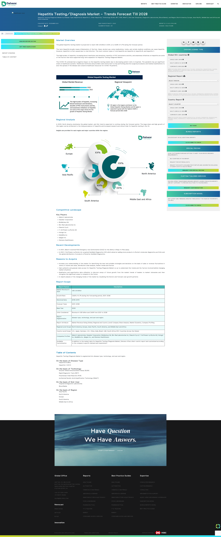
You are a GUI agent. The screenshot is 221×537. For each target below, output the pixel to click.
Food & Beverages (89, 501)
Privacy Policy (113, 532)
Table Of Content (9, 57)
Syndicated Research (147, 482)
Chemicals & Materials (91, 489)
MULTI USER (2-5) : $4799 (178, 63)
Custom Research (146, 486)
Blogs (57, 516)
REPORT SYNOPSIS (8, 53)
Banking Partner (147, 532)
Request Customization (193, 187)
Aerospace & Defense (90, 493)
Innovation (60, 522)
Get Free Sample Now (28, 46)
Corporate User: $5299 (177, 66)
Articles (58, 512)
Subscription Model (147, 501)
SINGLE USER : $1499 (176, 107)
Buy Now (193, 125)
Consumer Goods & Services (93, 516)
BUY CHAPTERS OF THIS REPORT (179, 158)
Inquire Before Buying (27, 41)
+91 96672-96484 (60, 495)
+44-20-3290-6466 (61, 492)
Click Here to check (193, 142)
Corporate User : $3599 (178, 91)
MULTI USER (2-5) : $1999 (177, 111)
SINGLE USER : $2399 (176, 84)
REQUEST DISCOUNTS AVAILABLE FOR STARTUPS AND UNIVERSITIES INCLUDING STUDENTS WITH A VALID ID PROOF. (194, 165)
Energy (85, 512)
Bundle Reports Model (148, 505)
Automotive (87, 486)
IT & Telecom (87, 508)
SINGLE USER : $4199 (176, 59)
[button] (144, 4)
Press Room (59, 509)
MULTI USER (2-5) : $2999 (178, 87)
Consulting (144, 489)
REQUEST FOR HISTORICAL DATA (180, 162)
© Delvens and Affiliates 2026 (65, 532)
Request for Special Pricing (193, 170)
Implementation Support (149, 493)
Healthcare (9, 33)
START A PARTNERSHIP (106, 450)
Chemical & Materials (119, 489)
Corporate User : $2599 (178, 114)
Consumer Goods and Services (122, 516)
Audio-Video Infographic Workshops (153, 497)
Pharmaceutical (89, 505)
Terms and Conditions (91, 532)
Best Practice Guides (147, 508)
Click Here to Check (193, 205)
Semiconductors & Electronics (94, 497)
